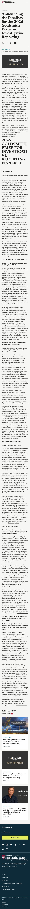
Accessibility (5, 886)
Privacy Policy (5, 904)
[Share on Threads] (3, 848)
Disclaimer (4, 902)
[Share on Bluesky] (23, 844)
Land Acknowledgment (8, 889)
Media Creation (23, 51)
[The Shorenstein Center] (9, 2)
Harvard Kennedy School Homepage (12, 883)
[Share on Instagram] (7, 844)
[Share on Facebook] (15, 844)
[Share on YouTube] (3, 844)
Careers (4, 874)
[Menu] (26, 2)
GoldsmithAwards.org (8, 134)
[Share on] (7, 848)
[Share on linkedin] (11, 43)
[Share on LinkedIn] (11, 844)
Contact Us (5, 880)
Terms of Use (5, 906)
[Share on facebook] (7, 43)
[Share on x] (3, 43)
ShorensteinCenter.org (8, 136)
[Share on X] (19, 844)
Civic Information (6, 51)
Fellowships (5, 877)
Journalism (15, 51)
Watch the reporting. (13, 339)
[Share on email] (15, 43)
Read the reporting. (12, 438)
